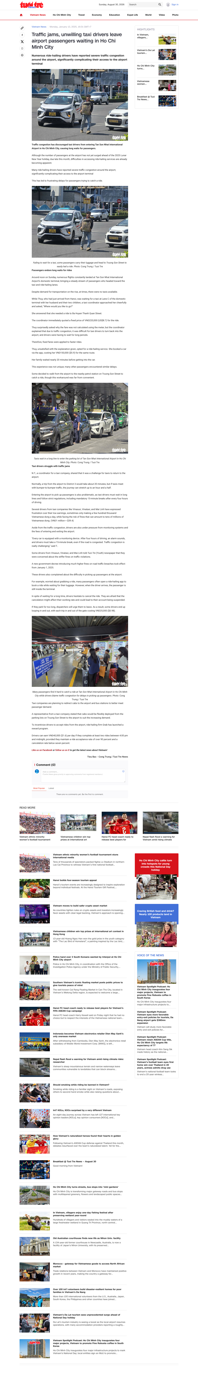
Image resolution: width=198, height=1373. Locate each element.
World (148, 15)
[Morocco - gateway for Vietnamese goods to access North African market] (35, 1271)
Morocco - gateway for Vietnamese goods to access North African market (89, 1265)
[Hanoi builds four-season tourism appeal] (35, 888)
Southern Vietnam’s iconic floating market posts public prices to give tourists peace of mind (88, 984)
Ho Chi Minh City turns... (145, 67)
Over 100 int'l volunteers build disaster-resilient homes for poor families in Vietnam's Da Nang (87, 1291)
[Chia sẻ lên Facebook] (22, 35)
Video (162, 15)
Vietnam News (38, 15)
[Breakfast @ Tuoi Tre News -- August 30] (167, 101)
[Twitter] (22, 41)
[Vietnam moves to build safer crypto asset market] (35, 913)
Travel (81, 15)
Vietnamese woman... (143, 83)
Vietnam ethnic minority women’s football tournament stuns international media (35, 838)
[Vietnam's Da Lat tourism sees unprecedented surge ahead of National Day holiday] (167, 54)
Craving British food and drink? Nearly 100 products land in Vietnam (155, 914)
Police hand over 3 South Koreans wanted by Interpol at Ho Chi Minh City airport (87, 958)
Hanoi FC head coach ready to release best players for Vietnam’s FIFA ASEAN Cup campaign (117, 838)
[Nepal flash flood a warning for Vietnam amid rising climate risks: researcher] (160, 823)
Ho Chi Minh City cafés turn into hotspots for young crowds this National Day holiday (155, 865)
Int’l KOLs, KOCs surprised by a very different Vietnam (82, 1110)
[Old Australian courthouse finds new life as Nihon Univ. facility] (35, 1246)
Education (114, 15)
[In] (22, 55)
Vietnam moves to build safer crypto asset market (80, 905)
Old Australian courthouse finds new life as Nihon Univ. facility (87, 1238)
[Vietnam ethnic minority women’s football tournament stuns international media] (37, 823)
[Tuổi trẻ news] (31, 4)
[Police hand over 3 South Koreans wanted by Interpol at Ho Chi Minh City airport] (35, 965)
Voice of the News (150, 955)
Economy (97, 15)
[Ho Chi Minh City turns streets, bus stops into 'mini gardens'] (167, 70)
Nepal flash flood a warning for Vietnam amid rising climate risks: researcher (159, 838)
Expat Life (132, 15)
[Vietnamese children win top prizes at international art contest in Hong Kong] (78, 823)
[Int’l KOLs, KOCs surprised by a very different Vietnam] (35, 1118)
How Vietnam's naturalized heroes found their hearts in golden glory (87, 1137)
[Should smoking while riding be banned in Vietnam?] (35, 1093)
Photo (175, 15)
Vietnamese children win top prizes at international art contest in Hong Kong (76, 838)
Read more (27, 808)
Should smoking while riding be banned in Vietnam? (81, 1085)
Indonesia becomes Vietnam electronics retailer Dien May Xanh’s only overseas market (88, 1035)
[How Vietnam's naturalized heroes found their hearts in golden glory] (35, 1144)
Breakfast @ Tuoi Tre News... (146, 98)
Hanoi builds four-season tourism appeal (75, 880)
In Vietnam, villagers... (143, 36)
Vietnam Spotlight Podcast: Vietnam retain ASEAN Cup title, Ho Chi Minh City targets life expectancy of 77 (154, 1041)
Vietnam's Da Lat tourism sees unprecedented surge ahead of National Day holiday (86, 1316)
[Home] (21, 15)
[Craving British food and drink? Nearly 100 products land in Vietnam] (156, 934)
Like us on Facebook (42, 750)
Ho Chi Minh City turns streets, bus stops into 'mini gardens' (85, 1187)
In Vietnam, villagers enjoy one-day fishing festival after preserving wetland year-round (83, 1214)
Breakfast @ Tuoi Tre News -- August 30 (74, 1161)
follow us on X (62, 750)
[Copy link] (22, 28)
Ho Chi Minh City (62, 15)
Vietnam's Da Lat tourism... (146, 52)
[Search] (159, 4)
